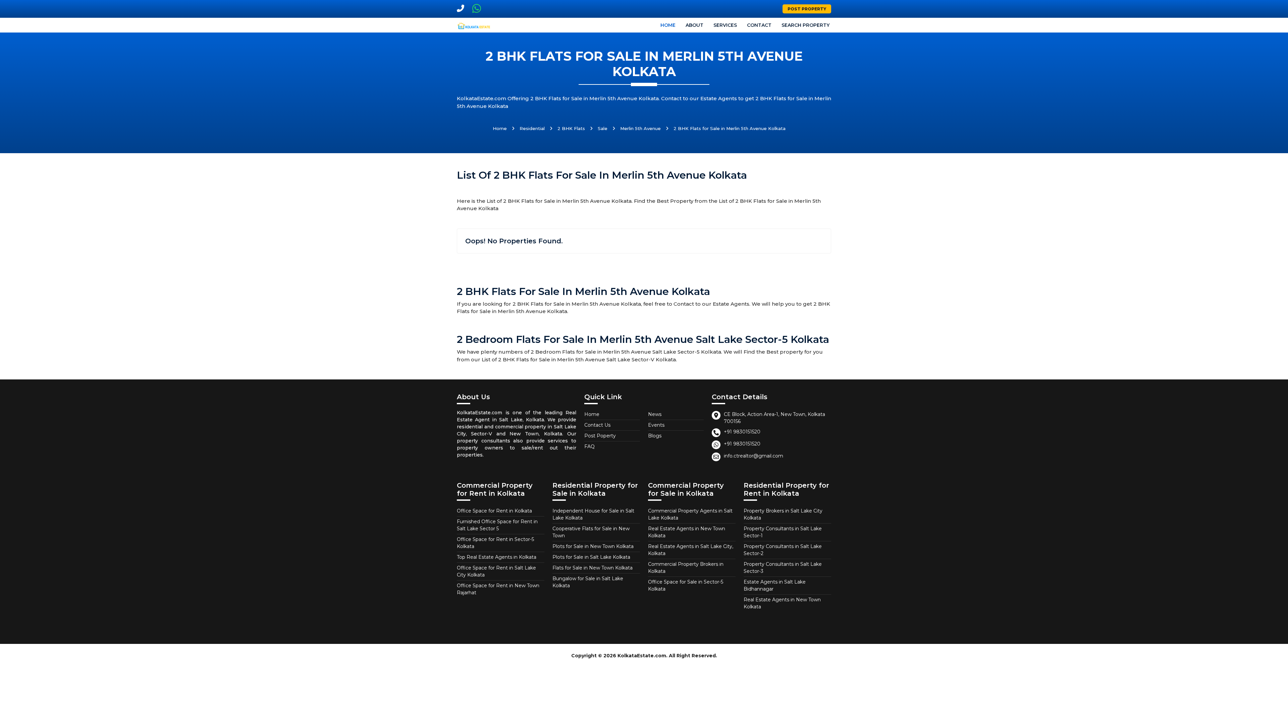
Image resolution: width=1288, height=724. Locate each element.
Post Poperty (600, 436)
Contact (759, 25)
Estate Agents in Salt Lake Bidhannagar (775, 585)
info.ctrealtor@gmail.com (753, 456)
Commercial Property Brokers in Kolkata (685, 567)
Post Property (807, 8)
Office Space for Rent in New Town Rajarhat (498, 589)
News (654, 414)
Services (725, 25)
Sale (602, 128)
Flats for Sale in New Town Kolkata (592, 568)
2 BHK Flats (571, 128)
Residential (532, 128)
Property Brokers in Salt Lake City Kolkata (783, 514)
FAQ (589, 446)
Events (656, 425)
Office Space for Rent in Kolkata (494, 511)
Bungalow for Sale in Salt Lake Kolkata (587, 582)
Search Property (805, 25)
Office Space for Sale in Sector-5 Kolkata (685, 585)
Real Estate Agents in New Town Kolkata (686, 532)
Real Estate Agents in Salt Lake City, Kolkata (690, 549)
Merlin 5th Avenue (640, 128)
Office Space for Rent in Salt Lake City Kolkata (496, 571)
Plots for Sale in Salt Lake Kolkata (591, 557)
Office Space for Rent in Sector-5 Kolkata (495, 542)
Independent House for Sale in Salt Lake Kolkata (593, 514)
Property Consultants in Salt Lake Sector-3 (783, 567)
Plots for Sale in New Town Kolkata (593, 546)
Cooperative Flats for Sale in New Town (591, 532)
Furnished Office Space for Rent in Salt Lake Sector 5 (497, 525)
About (694, 25)
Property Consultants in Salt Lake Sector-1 (783, 532)
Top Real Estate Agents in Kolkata (496, 557)
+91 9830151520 (742, 432)
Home (668, 25)
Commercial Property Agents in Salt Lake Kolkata (690, 514)
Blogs (654, 436)
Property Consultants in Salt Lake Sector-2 (783, 549)
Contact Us (597, 425)
